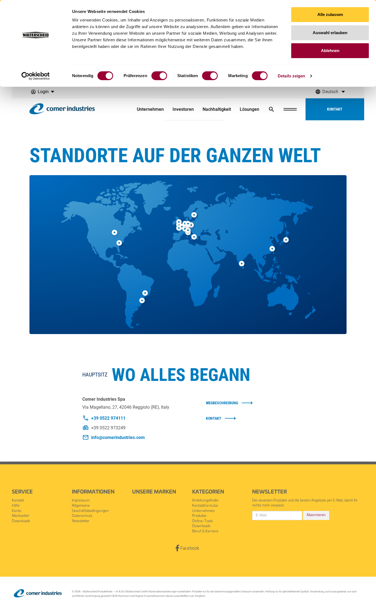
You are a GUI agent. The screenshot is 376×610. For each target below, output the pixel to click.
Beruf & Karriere (205, 531)
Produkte (199, 516)
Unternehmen (203, 511)
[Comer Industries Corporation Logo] (38, 593)
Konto (16, 511)
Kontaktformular (205, 506)
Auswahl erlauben (330, 32)
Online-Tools (202, 521)
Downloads (21, 521)
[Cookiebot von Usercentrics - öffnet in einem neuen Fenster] (36, 76)
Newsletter (80, 521)
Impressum (80, 500)
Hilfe (16, 506)
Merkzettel (20, 516)
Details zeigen (291, 76)
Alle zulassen (330, 14)
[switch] (159, 75)
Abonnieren (316, 515)
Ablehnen (330, 50)
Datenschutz (82, 516)
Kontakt (18, 500)
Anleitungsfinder (205, 500)
